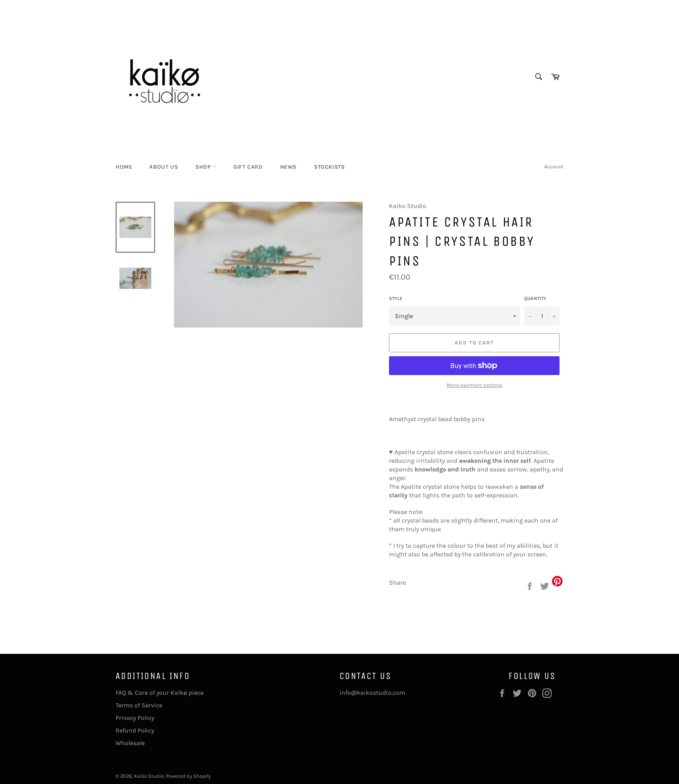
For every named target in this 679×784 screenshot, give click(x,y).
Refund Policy (135, 730)
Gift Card (247, 167)
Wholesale (130, 743)
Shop (204, 167)
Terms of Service (139, 705)
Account (553, 166)
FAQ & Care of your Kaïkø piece (160, 692)
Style (395, 298)
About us (163, 167)
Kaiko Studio (149, 776)
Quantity (535, 298)
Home (124, 167)
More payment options (474, 385)
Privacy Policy (135, 717)
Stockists (329, 167)
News (288, 167)
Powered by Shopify (188, 776)
